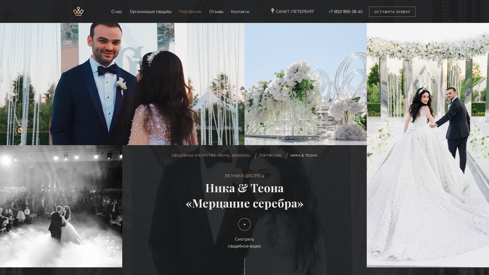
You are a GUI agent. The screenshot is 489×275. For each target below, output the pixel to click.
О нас (116, 11)
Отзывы (216, 11)
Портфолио (190, 11)
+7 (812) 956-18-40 (346, 12)
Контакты (240, 11)
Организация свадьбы (150, 11)
